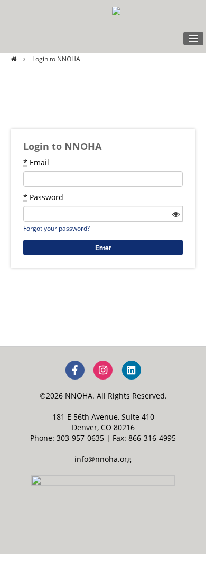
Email (36, 162)
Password (43, 197)
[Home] (13, 59)
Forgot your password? (56, 228)
